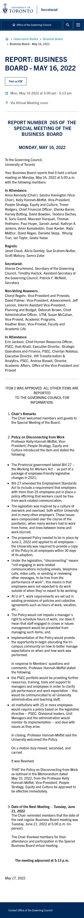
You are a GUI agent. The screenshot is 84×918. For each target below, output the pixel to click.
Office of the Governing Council (34, 24)
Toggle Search (68, 24)
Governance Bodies (26, 39)
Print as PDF (16, 81)
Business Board (53, 39)
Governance (7, 39)
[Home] (20, 9)
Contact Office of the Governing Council (30, 910)
